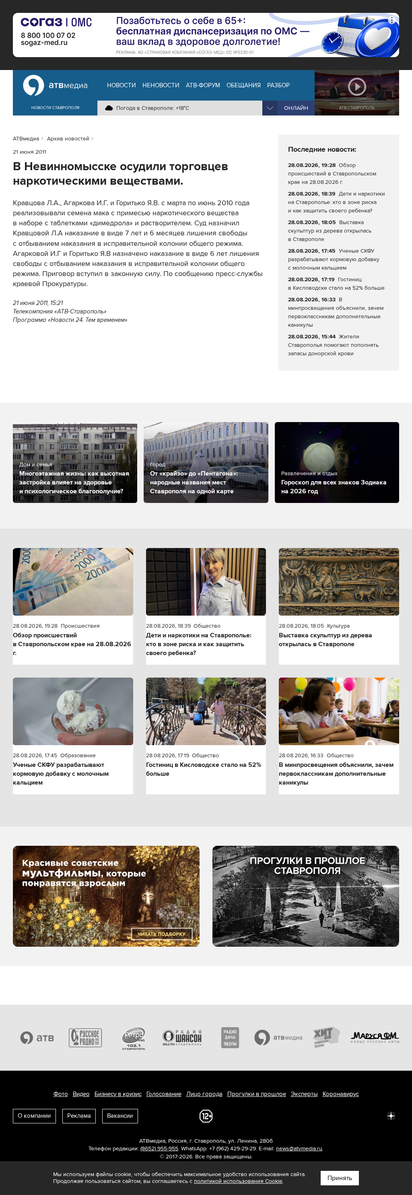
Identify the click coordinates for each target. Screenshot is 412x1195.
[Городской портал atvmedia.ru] (278, 1037)
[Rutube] (373, 1115)
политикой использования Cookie (238, 1181)
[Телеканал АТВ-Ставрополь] (37, 1037)
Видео (81, 1094)
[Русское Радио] (85, 1037)
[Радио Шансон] (182, 1037)
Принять (340, 1178)
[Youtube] (356, 1115)
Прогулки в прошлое (256, 1094)
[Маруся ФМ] (375, 1037)
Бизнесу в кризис (118, 1094)
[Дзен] (391, 1115)
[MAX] (338, 1115)
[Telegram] (303, 1115)
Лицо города (204, 1094)
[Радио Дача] (230, 1037)
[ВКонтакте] (285, 1115)
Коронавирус (341, 1094)
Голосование (163, 1094)
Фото (61, 1094)
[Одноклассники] (320, 1115)
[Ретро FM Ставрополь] (133, 1037)
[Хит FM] (327, 1037)
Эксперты (304, 1094)
